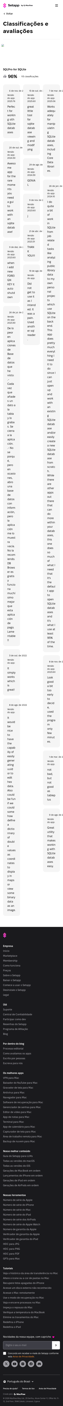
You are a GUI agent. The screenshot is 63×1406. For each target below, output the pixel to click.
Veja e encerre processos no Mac (22, 1302)
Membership (10, 960)
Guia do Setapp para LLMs (18, 1156)
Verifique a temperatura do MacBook (24, 1312)
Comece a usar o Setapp (17, 985)
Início (6, 951)
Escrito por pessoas (14, 1058)
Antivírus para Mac (14, 1092)
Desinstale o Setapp (14, 990)
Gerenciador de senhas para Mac (22, 1107)
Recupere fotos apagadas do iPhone (23, 1283)
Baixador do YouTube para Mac (20, 1083)
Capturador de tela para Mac (19, 1131)
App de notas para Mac (16, 1117)
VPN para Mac (11, 1078)
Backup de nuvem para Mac (19, 1141)
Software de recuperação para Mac (23, 1102)
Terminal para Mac (13, 1122)
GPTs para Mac (11, 1258)
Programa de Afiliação (15, 1029)
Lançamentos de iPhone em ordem (23, 1175)
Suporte (7, 1009)
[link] (6, 1364)
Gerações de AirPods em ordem (21, 1185)
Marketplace (10, 956)
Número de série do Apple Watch (21, 1224)
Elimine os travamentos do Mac (21, 1317)
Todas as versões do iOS (16, 1166)
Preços (7, 970)
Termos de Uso (28, 1389)
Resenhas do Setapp (14, 1024)
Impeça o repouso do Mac (18, 1307)
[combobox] (20, 1381)
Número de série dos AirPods (19, 1219)
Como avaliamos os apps (17, 1053)
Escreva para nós (13, 1063)
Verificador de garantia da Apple (21, 1234)
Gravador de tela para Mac (18, 1087)
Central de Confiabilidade (17, 1014)
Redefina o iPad (12, 1327)
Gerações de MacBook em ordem (21, 1170)
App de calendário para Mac (19, 1126)
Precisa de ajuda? (10, 1389)
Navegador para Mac (15, 1097)
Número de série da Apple (17, 1200)
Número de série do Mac (17, 1210)
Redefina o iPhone (13, 1322)
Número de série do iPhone (18, 1205)
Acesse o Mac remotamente (19, 1293)
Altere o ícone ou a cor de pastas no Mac (26, 1278)
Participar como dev (14, 1019)
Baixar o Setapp (12, 980)
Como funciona (11, 965)
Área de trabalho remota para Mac (22, 1136)
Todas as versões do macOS (19, 1161)
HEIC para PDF (11, 1253)
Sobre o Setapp (11, 975)
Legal (6, 995)
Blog (5, 1034)
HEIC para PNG (11, 1249)
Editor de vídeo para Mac (17, 1112)
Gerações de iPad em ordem (19, 1180)
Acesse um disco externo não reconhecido (27, 1288)
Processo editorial (13, 1048)
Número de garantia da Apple (19, 1229)
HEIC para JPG (11, 1244)
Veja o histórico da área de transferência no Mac (30, 1273)
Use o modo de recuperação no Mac (23, 1297)
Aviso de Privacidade (23, 1356)
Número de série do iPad (17, 1214)
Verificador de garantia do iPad (20, 1239)
